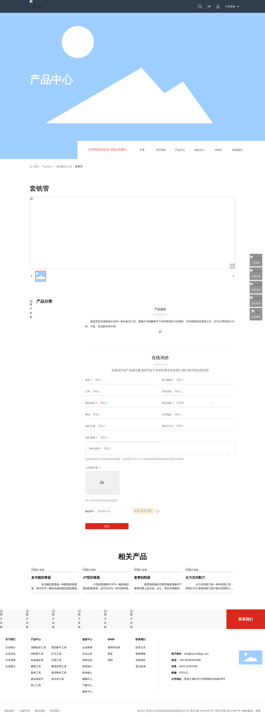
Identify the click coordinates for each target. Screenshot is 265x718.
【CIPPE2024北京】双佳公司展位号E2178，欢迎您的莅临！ (108, 150)
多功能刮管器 (41, 577)
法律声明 (27, 710)
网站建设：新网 (251, 710)
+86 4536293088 (190, 659)
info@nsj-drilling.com (196, 653)
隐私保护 (12, 710)
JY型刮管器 (91, 577)
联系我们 (245, 619)
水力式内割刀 (195, 577)
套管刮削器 (142, 577)
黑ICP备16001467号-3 (229, 710)
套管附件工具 (64, 166)
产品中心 (51, 79)
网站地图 (42, 710)
